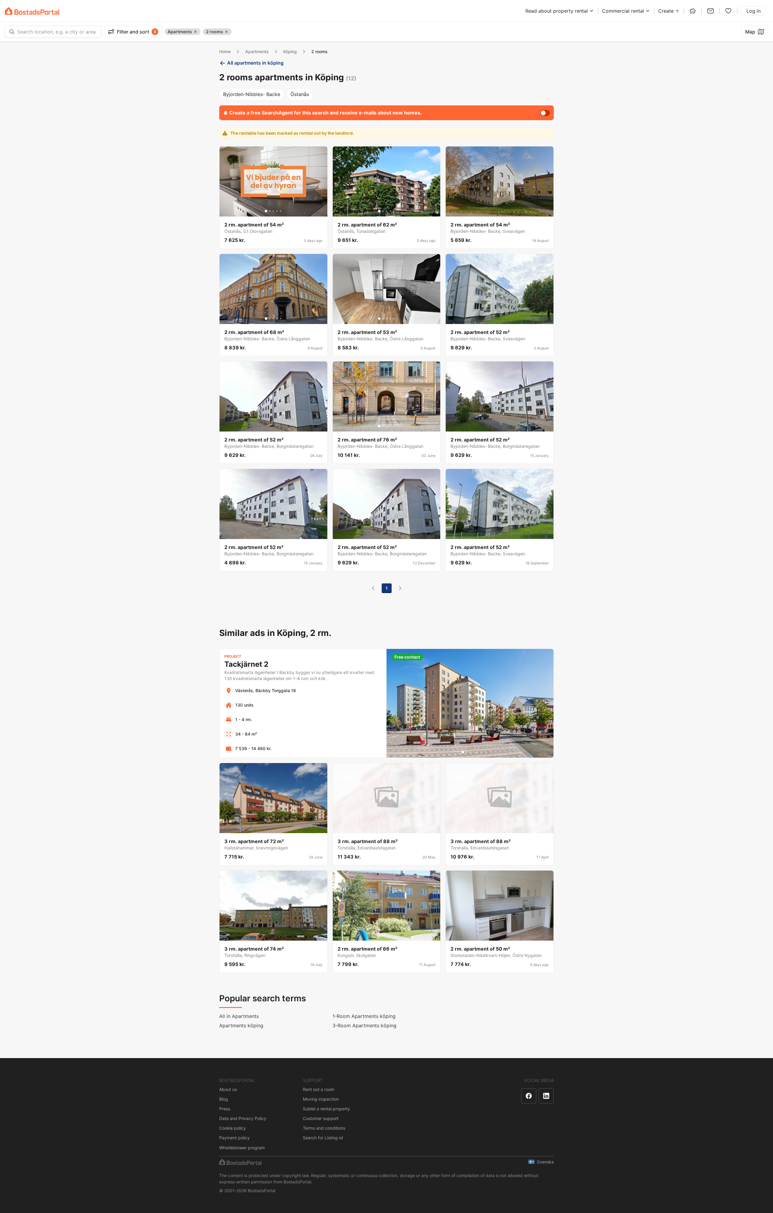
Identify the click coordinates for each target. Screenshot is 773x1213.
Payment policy (234, 1137)
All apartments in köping (255, 63)
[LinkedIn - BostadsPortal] (546, 1095)
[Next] (400, 588)
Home (225, 51)
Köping (290, 51)
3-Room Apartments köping (364, 1025)
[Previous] (373, 588)
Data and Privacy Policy (242, 1118)
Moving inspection (321, 1099)
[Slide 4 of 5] (277, 211)
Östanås (299, 94)
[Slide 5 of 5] (280, 211)
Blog (223, 1099)
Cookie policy (232, 1128)
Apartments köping (241, 1025)
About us (228, 1089)
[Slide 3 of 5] (273, 211)
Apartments (257, 51)
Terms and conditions (324, 1128)
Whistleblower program (242, 1147)
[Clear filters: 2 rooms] (226, 32)
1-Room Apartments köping (364, 1016)
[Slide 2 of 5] (269, 211)
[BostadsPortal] (32, 11)
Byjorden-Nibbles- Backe (251, 94)
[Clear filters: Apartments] (195, 32)
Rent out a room (318, 1089)
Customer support (320, 1118)
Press (224, 1108)
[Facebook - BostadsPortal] (528, 1095)
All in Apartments (239, 1016)
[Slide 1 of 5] (266, 211)
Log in (753, 11)
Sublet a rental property (326, 1108)
